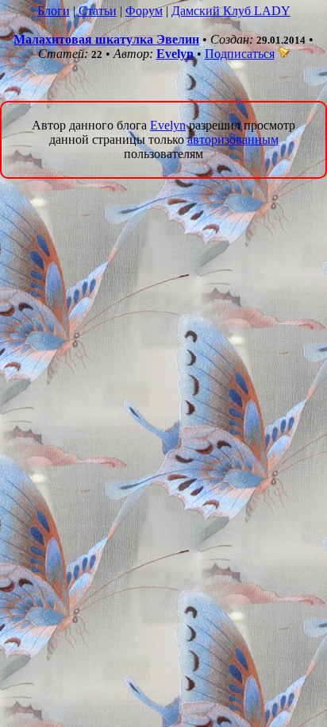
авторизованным (233, 139)
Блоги (53, 10)
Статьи (98, 10)
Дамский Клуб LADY (230, 10)
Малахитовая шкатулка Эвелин (106, 39)
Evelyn (175, 53)
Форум (144, 10)
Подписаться (240, 53)
